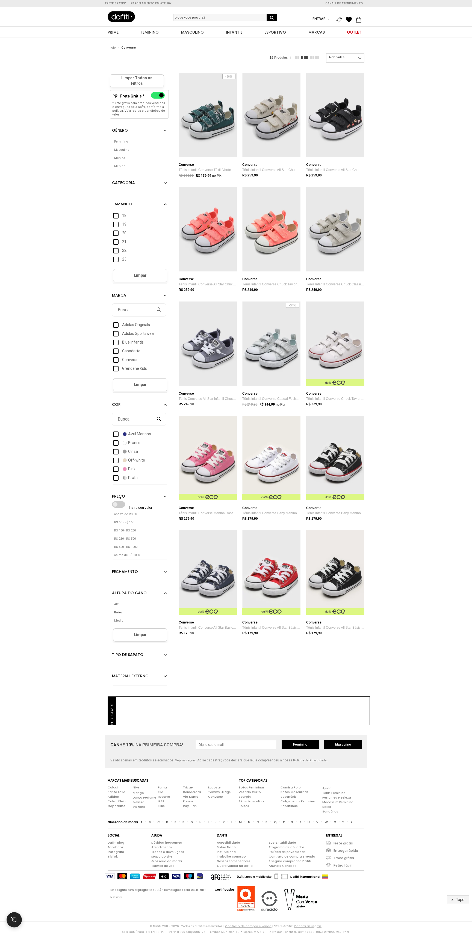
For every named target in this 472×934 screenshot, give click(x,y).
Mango (138, 793)
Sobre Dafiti (226, 847)
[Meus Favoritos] (350, 19)
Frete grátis (343, 843)
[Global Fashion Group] (221, 876)
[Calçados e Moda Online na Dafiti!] (121, 16)
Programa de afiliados (287, 847)
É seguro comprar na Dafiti (290, 861)
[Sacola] (360, 19)
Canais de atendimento (344, 3)
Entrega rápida (346, 850)
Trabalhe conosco (231, 856)
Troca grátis (344, 858)
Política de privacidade (287, 852)
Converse (128, 47)
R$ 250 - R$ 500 (125, 538)
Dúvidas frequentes (166, 842)
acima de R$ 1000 (127, 555)
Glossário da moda (166, 861)
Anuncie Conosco (283, 866)
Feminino (300, 744)
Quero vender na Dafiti (235, 866)
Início (112, 47)
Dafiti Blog (116, 842)
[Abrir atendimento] (14, 919)
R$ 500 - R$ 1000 (125, 547)
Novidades (336, 57)
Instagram (116, 852)
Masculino (343, 744)
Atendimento (161, 847)
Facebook (115, 847)
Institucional (227, 852)
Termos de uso (163, 866)
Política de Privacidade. (310, 760)
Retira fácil (343, 865)
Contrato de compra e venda (292, 856)
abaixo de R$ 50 (125, 514)
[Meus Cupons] (340, 19)
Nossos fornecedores (233, 861)
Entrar (319, 19)
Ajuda (327, 788)
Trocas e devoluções (167, 852)
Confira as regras (307, 926)
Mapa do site (161, 856)
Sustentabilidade (282, 842)
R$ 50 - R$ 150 (124, 522)
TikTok (113, 856)
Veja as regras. (185, 760)
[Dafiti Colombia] (325, 876)
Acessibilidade (228, 842)
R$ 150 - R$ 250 (125, 530)
